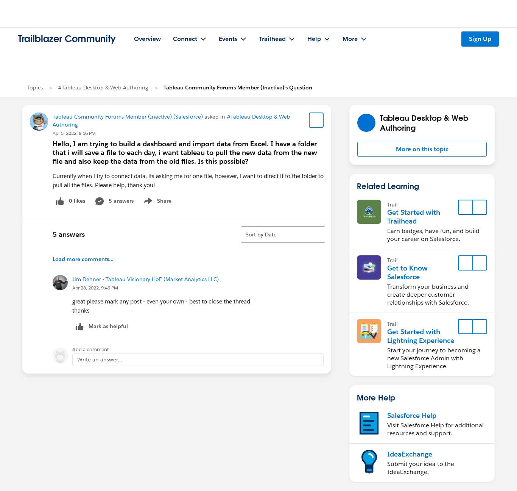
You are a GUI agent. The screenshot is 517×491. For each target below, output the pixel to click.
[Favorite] (316, 120)
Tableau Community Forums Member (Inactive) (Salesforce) (128, 116)
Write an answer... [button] (99, 359)
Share (156, 202)
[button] (422, 149)
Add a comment (90, 349)
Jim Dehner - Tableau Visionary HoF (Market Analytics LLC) (145, 279)
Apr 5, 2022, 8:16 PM (74, 133)
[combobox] (283, 234)
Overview (147, 39)
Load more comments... (83, 259)
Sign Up (480, 39)
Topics (35, 87)
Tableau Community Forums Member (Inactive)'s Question (238, 87)
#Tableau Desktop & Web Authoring (103, 87)
